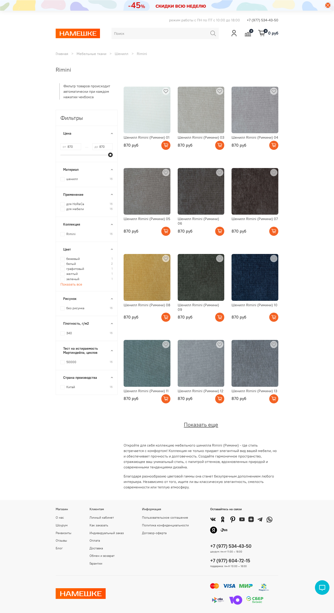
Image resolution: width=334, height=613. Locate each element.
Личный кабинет (102, 517)
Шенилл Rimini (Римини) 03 (201, 137)
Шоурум (62, 525)
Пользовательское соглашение (165, 517)
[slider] (110, 154)
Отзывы (61, 540)
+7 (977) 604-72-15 (230, 561)
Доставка (96, 548)
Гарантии (96, 563)
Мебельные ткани (91, 53)
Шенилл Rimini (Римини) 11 (146, 391)
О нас (60, 517)
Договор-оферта (154, 533)
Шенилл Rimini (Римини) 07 (255, 218)
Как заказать (99, 525)
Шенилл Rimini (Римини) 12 (200, 391)
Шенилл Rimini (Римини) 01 (146, 137)
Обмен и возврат (102, 556)
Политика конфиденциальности (165, 525)
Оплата (95, 540)
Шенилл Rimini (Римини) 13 (254, 391)
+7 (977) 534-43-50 (262, 20)
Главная (62, 53)
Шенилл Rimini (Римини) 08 (147, 305)
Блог (59, 548)
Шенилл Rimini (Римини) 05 (147, 218)
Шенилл (121, 53)
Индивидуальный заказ (107, 533)
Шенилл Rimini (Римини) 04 (255, 137)
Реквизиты (63, 533)
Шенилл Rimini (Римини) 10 (254, 305)
